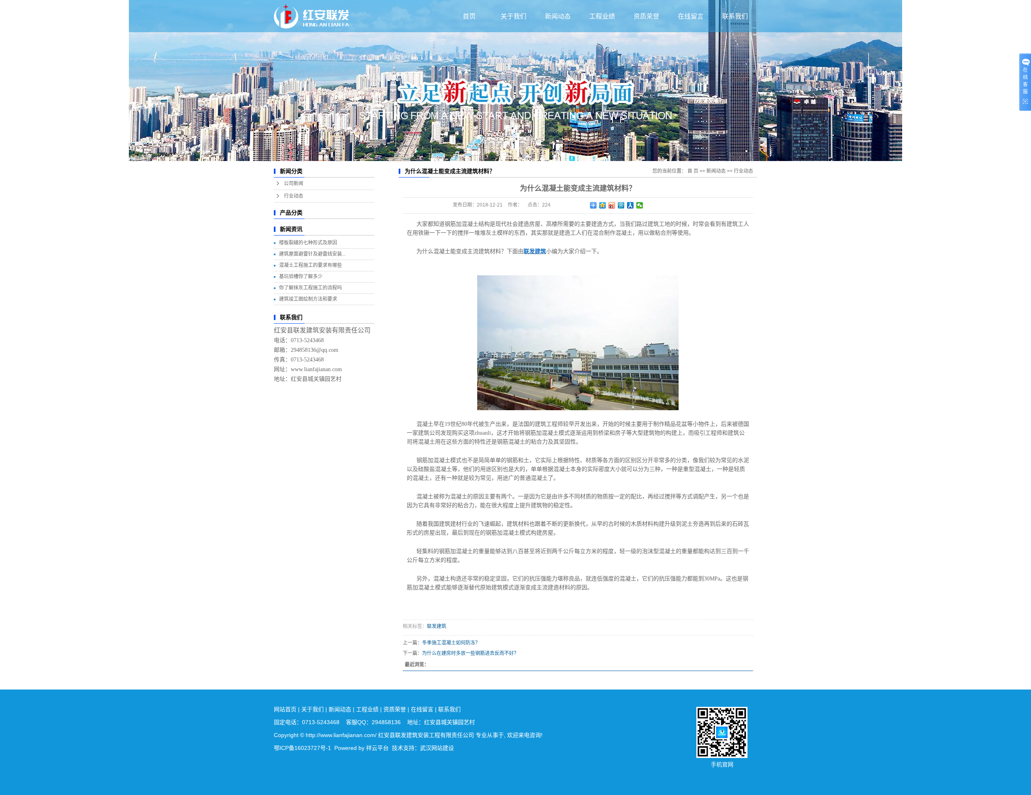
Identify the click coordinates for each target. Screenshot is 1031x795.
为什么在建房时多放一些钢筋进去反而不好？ (470, 653)
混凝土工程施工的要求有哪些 (310, 265)
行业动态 (293, 196)
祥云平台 (377, 748)
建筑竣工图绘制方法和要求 (308, 299)
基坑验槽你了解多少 (301, 276)
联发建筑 (436, 626)
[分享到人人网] (630, 205)
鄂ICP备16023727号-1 (302, 748)
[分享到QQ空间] (602, 205)
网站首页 (285, 709)
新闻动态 (558, 16)
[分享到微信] (639, 205)
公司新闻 (293, 183)
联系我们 (735, 16)
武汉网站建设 (437, 748)
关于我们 (513, 16)
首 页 (692, 171)
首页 (469, 16)
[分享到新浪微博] (612, 205)
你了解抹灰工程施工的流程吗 (310, 288)
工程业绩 (602, 16)
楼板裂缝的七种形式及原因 (308, 243)
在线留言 (691, 16)
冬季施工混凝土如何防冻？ (451, 643)
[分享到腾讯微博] (621, 205)
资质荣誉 (646, 16)
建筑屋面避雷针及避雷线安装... (312, 254)
